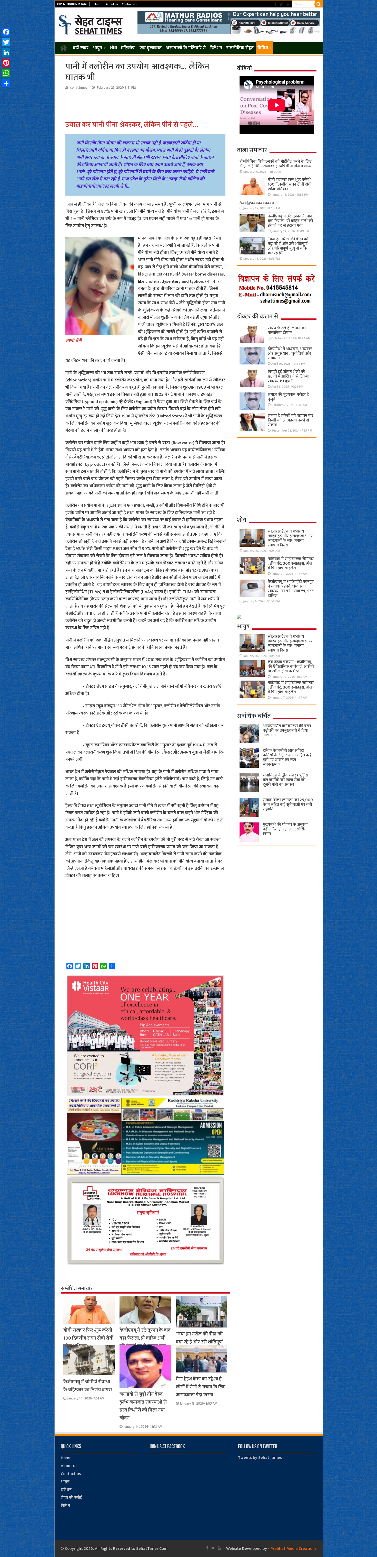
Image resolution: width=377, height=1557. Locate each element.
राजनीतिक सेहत (240, 48)
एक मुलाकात (151, 48)
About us (112, 4)
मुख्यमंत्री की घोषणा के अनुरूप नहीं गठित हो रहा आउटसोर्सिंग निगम (285, 829)
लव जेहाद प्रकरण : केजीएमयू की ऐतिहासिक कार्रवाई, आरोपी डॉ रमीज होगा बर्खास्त (291, 666)
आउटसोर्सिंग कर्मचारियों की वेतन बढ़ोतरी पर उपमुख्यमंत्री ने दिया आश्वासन (287, 730)
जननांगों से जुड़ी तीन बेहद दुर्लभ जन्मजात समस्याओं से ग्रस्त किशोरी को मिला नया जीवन (143, 1406)
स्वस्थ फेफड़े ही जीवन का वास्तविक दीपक (287, 330)
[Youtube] (287, 4)
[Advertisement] (146, 106)
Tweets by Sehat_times (260, 1457)
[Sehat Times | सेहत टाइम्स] (91, 24)
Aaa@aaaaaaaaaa (257, 202)
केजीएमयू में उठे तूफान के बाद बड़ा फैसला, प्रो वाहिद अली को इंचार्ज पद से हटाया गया (145, 1338)
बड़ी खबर (80, 48)
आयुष (97, 48)
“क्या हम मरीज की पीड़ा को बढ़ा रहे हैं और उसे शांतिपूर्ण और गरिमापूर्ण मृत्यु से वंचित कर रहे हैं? (288, 246)
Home (98, 4)
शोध (113, 48)
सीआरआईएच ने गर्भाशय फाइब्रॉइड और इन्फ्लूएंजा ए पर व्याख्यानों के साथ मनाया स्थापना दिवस (290, 538)
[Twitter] (281, 4)
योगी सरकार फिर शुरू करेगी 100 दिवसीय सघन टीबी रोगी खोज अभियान (88, 1338)
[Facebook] (275, 4)
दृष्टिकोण (128, 48)
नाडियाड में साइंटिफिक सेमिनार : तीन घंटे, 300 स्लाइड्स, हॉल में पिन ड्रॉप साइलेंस (291, 563)
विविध (262, 48)
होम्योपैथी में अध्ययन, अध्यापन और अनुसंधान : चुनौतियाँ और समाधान (290, 353)
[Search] (319, 4)
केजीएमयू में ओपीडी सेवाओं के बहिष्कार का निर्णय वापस (87, 1386)
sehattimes (78, 87)
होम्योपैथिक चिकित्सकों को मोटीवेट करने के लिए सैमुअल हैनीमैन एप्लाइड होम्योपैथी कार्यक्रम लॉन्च (276, 164)
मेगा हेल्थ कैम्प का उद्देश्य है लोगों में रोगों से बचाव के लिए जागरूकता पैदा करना (200, 1387)
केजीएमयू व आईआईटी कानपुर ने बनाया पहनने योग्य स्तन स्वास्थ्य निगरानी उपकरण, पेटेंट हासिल (291, 588)
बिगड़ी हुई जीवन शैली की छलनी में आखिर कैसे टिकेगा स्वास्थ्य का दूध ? (288, 376)
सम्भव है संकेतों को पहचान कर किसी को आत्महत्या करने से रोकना (290, 420)
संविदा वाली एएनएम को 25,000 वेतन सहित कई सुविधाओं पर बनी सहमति (288, 804)
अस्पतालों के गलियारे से (186, 48)
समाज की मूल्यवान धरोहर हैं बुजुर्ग (288, 397)
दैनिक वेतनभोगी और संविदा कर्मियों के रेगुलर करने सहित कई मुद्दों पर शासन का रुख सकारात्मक (287, 757)
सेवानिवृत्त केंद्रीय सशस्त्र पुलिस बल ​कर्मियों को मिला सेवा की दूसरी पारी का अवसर (285, 780)
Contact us (129, 4)
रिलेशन (216, 48)
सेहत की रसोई (71, 1497)
